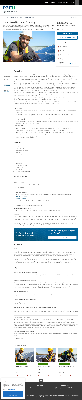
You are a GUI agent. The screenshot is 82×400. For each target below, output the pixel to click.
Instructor (6, 79)
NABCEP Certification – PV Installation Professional (66, 367)
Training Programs (10, 17)
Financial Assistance (59, 388)
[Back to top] (41, 385)
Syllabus (6, 73)
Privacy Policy (43, 396)
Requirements (7, 76)
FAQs (5, 82)
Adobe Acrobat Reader (21, 198)
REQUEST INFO (72, 63)
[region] (13, 388)
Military (56, 387)
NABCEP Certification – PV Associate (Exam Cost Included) (45, 368)
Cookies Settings (13, 395)
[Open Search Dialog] (77, 2)
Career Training (33, 387)
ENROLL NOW (67, 33)
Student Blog (69, 387)
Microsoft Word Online (21, 196)
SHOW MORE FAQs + (18, 338)
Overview (6, 71)
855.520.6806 (6, 91)
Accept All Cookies (13, 392)
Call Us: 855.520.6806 (73, 17)
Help (56, 390)
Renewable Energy (18, 17)
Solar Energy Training (22, 366)
